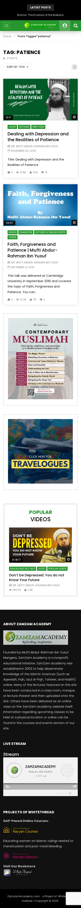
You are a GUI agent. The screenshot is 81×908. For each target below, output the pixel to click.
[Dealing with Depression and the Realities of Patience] (40, 100)
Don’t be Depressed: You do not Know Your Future (36, 577)
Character (25, 232)
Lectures (24, 126)
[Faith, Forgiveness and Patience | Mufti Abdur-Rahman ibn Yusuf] (40, 205)
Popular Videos (57, 568)
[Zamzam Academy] (40, 25)
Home (7, 36)
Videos (12, 237)
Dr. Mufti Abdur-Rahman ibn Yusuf (34, 146)
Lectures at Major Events (50, 232)
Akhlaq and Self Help (22, 568)
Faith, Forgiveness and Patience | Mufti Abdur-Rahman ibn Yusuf (33, 250)
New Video (38, 126)
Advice (12, 232)
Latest (12, 126)
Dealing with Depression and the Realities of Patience (38, 137)
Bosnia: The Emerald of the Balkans (40, 15)
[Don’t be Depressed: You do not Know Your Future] (40, 545)
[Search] (75, 25)
